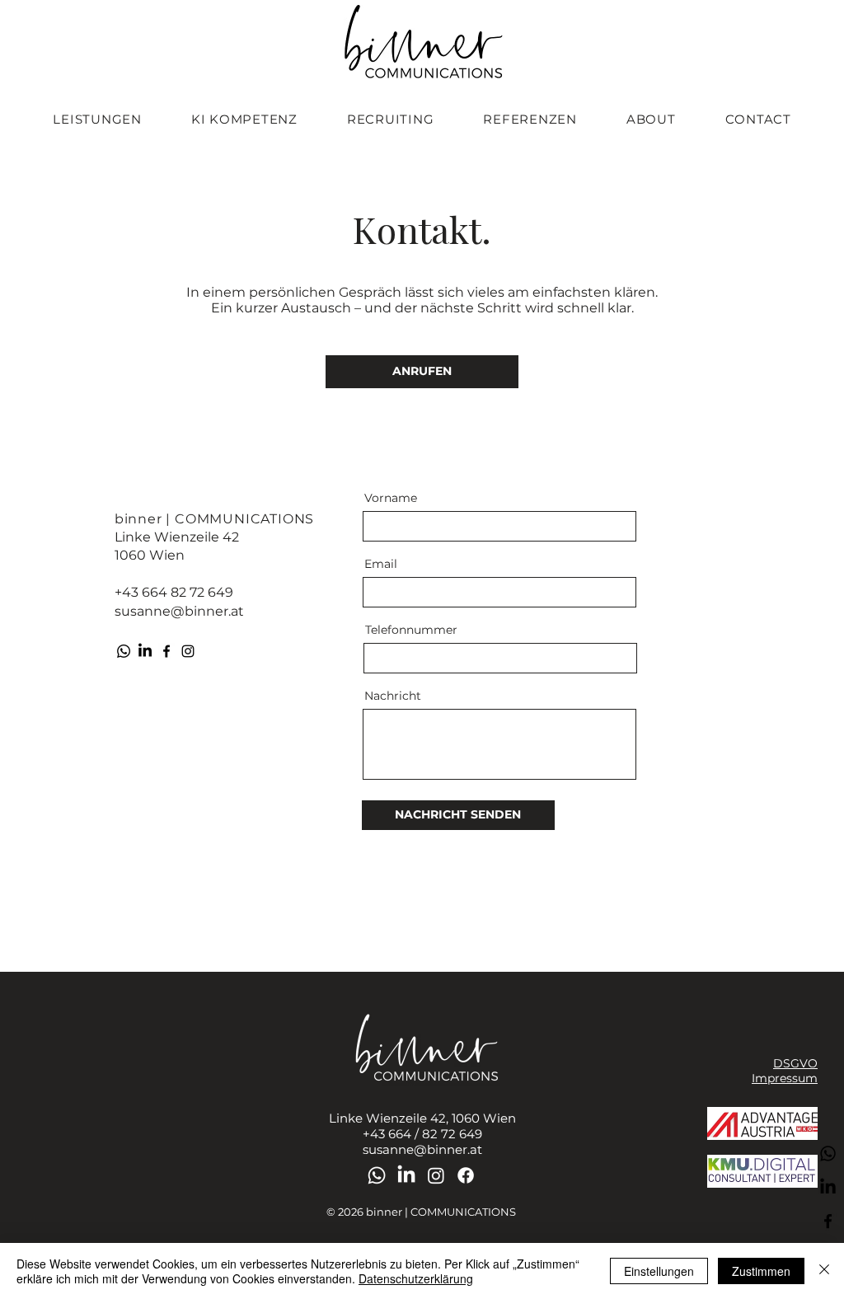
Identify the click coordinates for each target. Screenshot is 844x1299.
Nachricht (392, 695)
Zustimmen (761, 1271)
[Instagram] (188, 651)
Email (380, 564)
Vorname (390, 498)
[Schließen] (824, 1271)
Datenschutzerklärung (416, 1278)
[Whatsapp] (123, 651)
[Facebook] (166, 651)
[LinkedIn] (145, 651)
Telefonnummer (411, 629)
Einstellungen (659, 1271)
